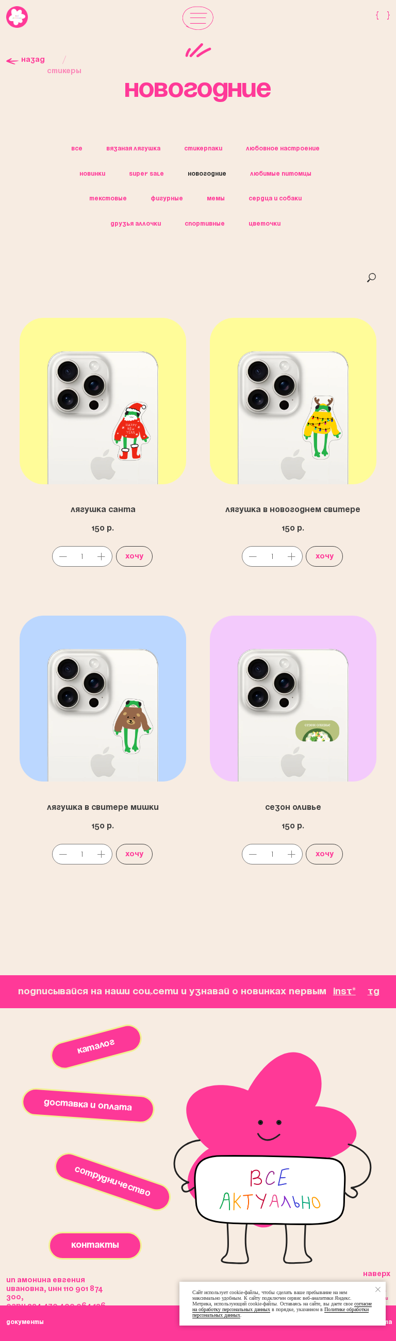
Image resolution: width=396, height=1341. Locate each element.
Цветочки (264, 224)
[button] (198, 18)
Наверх (376, 1274)
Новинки (92, 174)
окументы (25, 1322)
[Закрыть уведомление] (378, 1289)
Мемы (216, 198)
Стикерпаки (203, 148)
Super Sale (146, 174)
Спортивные (205, 224)
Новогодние (207, 174)
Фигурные (167, 198)
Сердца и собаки (275, 198)
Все (76, 148)
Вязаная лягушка (133, 148)
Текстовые (108, 198)
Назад (33, 60)
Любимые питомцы (280, 174)
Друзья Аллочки (135, 224)
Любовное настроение (283, 148)
